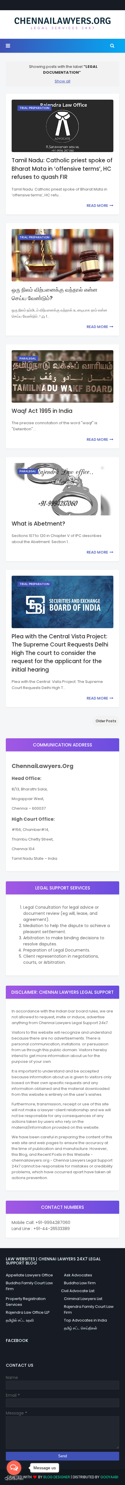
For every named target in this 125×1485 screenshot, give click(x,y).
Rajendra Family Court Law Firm (89, 1309)
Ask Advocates (78, 1275)
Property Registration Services (26, 1301)
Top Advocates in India (85, 1320)
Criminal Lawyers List (83, 1298)
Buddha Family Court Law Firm (29, 1286)
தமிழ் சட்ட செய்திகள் (80, 1328)
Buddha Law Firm (80, 1283)
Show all (62, 81)
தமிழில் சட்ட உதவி (20, 1320)
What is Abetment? (38, 524)
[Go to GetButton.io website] (14, 1479)
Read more (97, 205)
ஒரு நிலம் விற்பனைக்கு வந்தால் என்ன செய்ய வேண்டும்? (54, 294)
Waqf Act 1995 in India (42, 411)
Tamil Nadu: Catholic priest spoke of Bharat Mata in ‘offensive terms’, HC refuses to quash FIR (62, 168)
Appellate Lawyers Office (29, 1275)
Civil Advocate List (77, 1291)
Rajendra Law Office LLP (28, 1312)
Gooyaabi (109, 1477)
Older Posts (106, 720)
